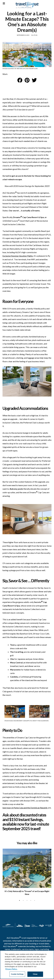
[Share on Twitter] (34, 80)
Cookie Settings (17, 974)
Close (35, 974)
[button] (27, 80)
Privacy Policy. (11, 969)
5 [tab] (34, 900)
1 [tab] (19, 900)
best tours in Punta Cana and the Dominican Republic (25, 807)
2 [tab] (23, 900)
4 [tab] (31, 900)
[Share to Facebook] (19, 80)
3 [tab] (27, 900)
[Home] (27, 5)
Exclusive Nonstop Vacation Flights (18, 256)
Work (5, 74)
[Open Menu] (4, 3)
